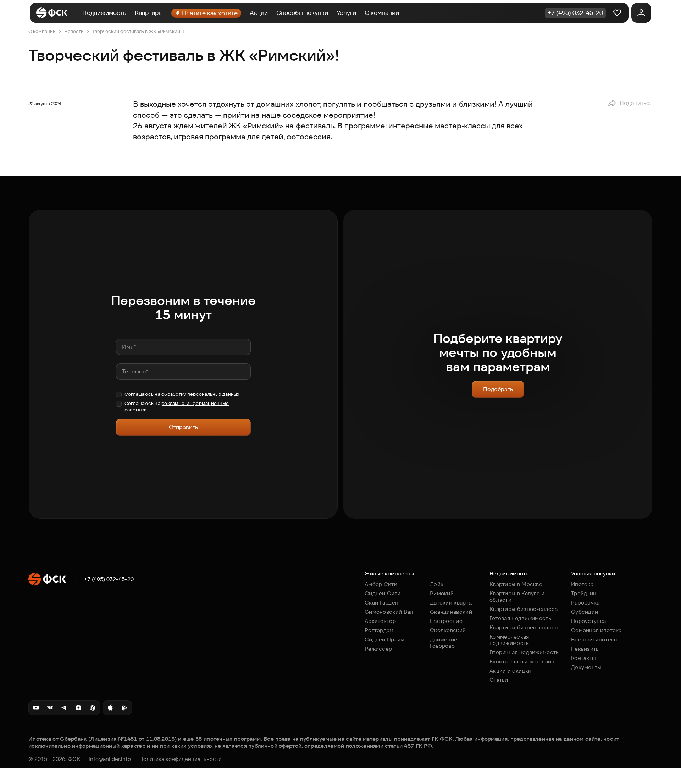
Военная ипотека (594, 639)
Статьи (498, 680)
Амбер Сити (381, 584)
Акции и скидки (510, 670)
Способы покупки (302, 13)
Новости (74, 31)
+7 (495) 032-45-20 (109, 579)
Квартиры (149, 13)
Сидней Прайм (385, 639)
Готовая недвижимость (520, 618)
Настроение (446, 621)
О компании (382, 13)
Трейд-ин (583, 593)
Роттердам (379, 630)
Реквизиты (585, 648)
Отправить (183, 427)
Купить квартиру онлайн (522, 661)
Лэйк (436, 584)
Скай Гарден (381, 602)
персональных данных (213, 394)
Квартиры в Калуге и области (517, 596)
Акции (259, 13)
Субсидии (584, 611)
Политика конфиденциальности (180, 759)
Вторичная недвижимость (524, 652)
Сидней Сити (382, 593)
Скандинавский (451, 611)
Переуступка (588, 621)
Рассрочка (585, 602)
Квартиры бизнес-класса (523, 609)
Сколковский (448, 630)
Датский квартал (452, 602)
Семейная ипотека (596, 630)
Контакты (583, 658)
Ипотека (582, 584)
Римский (442, 593)
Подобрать (498, 389)
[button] (630, 103)
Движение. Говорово (444, 642)
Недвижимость (104, 13)
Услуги (346, 13)
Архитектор (380, 621)
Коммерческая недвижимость (509, 639)
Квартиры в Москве (515, 584)
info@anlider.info (110, 759)
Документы (586, 667)
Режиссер (378, 648)
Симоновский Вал (389, 611)
